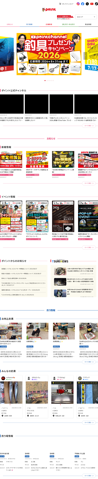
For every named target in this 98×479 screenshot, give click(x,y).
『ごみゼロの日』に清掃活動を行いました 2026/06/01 (18, 295)
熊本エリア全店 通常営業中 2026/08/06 (14, 278)
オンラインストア (68, 4)
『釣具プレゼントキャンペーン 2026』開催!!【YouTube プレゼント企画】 (61, 120)
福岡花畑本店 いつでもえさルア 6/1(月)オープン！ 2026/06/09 (21, 290)
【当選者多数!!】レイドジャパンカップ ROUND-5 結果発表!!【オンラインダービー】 (85, 120)
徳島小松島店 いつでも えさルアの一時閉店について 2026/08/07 (21, 273)
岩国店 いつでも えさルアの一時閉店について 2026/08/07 (19, 269)
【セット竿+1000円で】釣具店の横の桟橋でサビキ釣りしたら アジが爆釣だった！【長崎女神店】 (11, 120)
